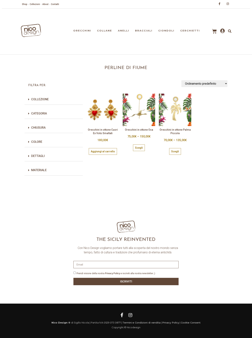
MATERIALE (39, 170)
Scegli (139, 147)
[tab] (54, 99)
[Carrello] (214, 31)
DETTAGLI (38, 156)
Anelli (123, 30)
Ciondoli (166, 30)
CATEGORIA (39, 113)
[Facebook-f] (122, 315)
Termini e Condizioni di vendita (141, 322)
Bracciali (143, 30)
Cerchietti (190, 30)
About (45, 4)
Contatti (55, 4)
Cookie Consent (191, 322)
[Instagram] (130, 315)
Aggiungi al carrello (103, 151)
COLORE (36, 142)
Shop (24, 4)
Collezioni (35, 4)
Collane (104, 30)
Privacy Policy (112, 273)
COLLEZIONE (40, 99)
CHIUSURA (38, 127)
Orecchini (82, 30)
